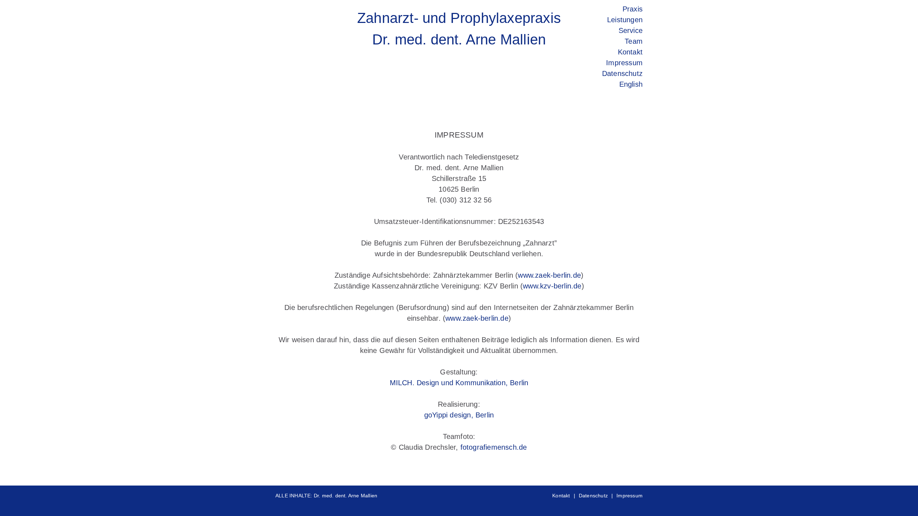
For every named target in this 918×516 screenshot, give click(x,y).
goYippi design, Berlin (459, 415)
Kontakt (561, 495)
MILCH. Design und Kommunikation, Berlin (459, 383)
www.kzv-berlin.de (552, 286)
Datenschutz (593, 495)
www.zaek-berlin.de (549, 275)
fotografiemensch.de (493, 447)
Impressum (629, 495)
